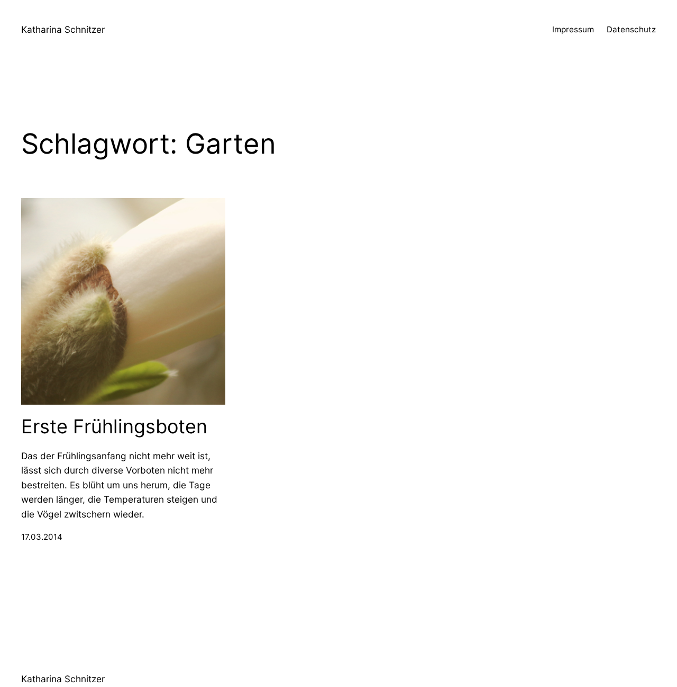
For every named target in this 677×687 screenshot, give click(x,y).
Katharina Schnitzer (63, 29)
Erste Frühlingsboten (114, 426)
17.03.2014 (41, 537)
